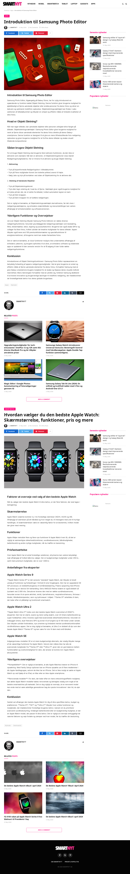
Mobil (41, 4)
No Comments (34, 27)
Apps (93, 4)
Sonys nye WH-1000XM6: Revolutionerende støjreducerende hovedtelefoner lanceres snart (112, 68)
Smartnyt (6, 10)
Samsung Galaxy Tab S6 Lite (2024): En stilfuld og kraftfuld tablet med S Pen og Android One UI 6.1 (64, 386)
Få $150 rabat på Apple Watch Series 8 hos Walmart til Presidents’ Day (23, 817)
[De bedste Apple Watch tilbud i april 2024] (65, 803)
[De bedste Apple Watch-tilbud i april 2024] (23, 772)
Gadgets (84, 4)
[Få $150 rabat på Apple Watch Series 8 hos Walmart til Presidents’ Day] (23, 803)
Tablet (65, 4)
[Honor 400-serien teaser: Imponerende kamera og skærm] (95, 84)
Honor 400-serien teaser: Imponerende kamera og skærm (112, 84)
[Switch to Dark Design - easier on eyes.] (123, 4)
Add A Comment (44, 399)
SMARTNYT (13, 27)
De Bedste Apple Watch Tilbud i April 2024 (64, 785)
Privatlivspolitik (72, 862)
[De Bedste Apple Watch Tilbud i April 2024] (65, 772)
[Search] (126, 4)
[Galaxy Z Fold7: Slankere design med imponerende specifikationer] (95, 53)
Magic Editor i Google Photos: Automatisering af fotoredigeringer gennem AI (20, 386)
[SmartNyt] (12, 4)
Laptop (74, 4)
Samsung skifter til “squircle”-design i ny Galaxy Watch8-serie (114, 39)
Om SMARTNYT (56, 862)
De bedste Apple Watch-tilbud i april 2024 (22, 785)
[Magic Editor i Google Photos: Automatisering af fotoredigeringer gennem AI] (23, 370)
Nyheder (31, 4)
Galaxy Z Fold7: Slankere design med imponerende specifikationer (113, 53)
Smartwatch (53, 4)
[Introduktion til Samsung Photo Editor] (44, 64)
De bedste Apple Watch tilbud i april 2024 (64, 816)
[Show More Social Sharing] (50, 33)
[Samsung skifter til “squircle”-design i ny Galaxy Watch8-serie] (95, 40)
